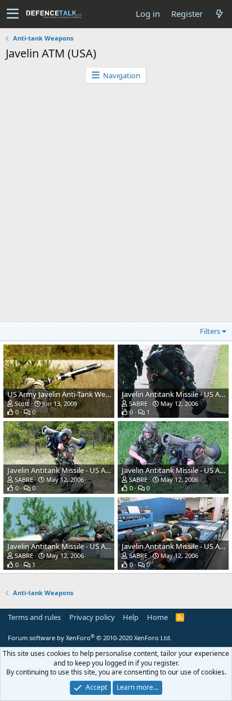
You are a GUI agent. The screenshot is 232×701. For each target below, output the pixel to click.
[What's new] (219, 13)
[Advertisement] (116, 206)
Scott (22, 403)
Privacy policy (92, 617)
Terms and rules (34, 617)
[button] (12, 14)
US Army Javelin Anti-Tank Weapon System (78, 394)
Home (157, 617)
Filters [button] (210, 331)
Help (131, 617)
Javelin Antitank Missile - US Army (63, 470)
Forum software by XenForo (90, 637)
